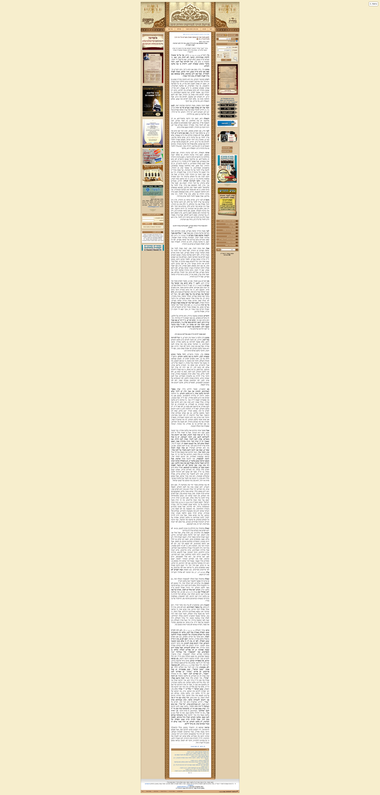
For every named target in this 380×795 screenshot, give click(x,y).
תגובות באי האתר (230, 245)
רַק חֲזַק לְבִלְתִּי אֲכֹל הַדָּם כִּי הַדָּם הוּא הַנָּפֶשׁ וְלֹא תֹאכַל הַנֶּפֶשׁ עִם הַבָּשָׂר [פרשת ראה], (192, 755)
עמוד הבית (206, 34)
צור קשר (170, 29)
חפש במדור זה (231, 41)
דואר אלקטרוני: (159, 218)
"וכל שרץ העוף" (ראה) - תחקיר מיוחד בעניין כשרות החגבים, (191, 758)
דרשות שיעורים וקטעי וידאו (227, 221)
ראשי (210, 29)
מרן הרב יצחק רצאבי (192, 29)
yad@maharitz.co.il (183, 786)
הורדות (233, 233)
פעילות (179, 29)
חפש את (234, 47)
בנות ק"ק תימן (231, 236)
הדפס (201, 746)
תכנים (204, 29)
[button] (373, 4)
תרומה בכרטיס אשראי (229, 230)
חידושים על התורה (194, 34)
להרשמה (147, 223)
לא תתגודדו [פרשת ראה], (198, 752)
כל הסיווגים (226, 53)
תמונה (227, 55)
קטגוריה (234, 50)
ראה (184, 34)
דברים (187, 34)
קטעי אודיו (232, 227)
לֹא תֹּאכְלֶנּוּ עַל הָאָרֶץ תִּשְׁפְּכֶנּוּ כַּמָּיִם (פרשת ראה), (192, 771)
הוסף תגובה (194, 746)
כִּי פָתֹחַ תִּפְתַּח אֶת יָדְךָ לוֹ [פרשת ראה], (194, 768)
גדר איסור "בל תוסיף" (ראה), (197, 753)
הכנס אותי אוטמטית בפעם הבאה (152, 227)
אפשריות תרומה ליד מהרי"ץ (227, 239)
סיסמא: (161, 220)
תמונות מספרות (230, 242)
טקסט (227, 57)
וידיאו (220, 57)
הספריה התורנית (230, 224)
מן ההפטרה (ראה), (200, 760)
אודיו (220, 55)
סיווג (236, 53)
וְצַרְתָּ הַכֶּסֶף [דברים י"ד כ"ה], (197, 769)
